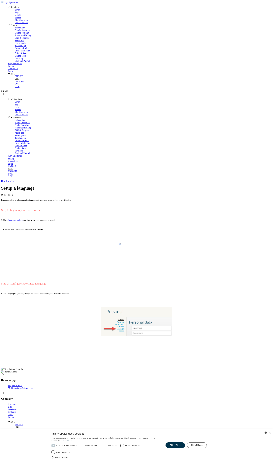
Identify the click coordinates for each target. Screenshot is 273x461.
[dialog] (136, 445)
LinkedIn (12, 412)
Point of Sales (21, 53)
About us (12, 404)
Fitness (18, 17)
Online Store (20, 56)
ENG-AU (19, 81)
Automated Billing (23, 35)
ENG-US (19, 76)
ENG (17, 79)
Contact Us (13, 68)
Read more (68, 441)
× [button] (270, 433)
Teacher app (20, 45)
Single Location (15, 385)
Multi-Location (21, 20)
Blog (10, 407)
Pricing (11, 66)
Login (10, 71)
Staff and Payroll (22, 61)
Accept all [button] (175, 445)
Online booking (22, 33)
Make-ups (19, 40)
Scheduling (20, 27)
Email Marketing (22, 50)
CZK (17, 86)
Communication (22, 48)
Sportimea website (15, 220)
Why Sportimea (15, 63)
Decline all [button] (196, 445)
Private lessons (21, 22)
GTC (10, 414)
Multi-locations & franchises (20, 388)
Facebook (12, 409)
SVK (17, 84)
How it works (7, 181)
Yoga (17, 12)
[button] (106, 457)
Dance (18, 15)
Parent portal (20, 43)
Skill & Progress (22, 38)
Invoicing (19, 58)
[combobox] (265, 432)
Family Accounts (22, 30)
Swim (17, 10)
